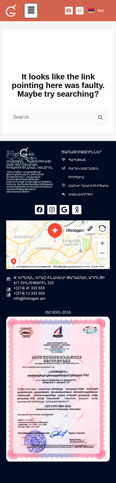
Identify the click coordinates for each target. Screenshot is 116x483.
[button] (31, 10)
